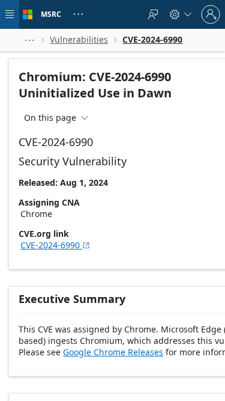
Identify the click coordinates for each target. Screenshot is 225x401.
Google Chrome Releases (113, 352)
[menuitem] (153, 14)
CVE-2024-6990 (55, 245)
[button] (29, 40)
